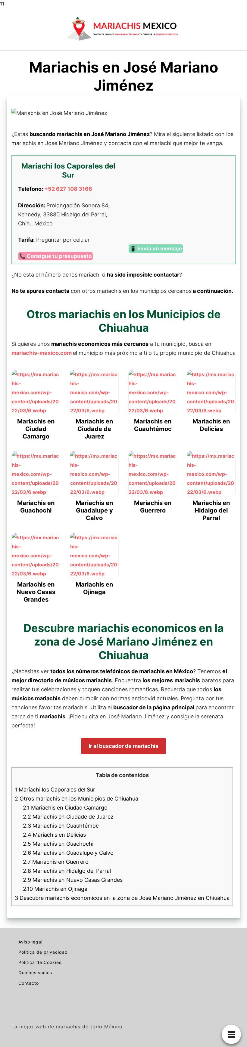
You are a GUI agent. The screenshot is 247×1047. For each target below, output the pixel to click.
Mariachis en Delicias (54, 835)
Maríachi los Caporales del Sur (55, 789)
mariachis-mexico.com (41, 353)
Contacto (28, 983)
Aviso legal (30, 941)
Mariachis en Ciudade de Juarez (68, 816)
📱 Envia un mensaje (156, 249)
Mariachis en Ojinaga (55, 889)
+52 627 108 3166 (68, 189)
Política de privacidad (43, 952)
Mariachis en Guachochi (58, 844)
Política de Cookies (39, 962)
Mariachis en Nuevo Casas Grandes (73, 880)
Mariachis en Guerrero (56, 862)
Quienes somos (35, 972)
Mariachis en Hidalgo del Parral (67, 871)
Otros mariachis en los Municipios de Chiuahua (76, 798)
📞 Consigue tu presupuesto (55, 256)
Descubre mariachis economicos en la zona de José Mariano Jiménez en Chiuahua (122, 898)
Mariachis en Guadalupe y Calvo (68, 853)
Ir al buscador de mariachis (123, 746)
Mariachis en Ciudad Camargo (65, 807)
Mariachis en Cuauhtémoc (61, 825)
